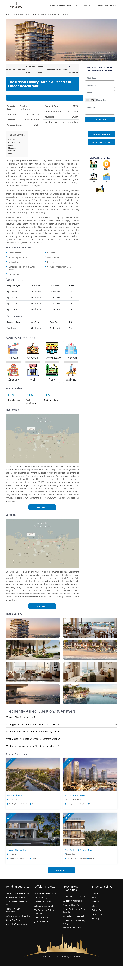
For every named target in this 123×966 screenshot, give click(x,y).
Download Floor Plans (71, 98)
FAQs (10, 153)
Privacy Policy (98, 910)
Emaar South (71, 854)
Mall (33, 379)
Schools (32, 358)
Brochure (73, 72)
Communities (102, 5)
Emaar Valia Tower (75, 795)
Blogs (94, 906)
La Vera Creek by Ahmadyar (18, 916)
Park (52, 379)
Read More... (42, 507)
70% (29, 395)
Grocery (13, 379)
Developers (88, 5)
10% (11, 395)
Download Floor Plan (101, 142)
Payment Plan (14, 145)
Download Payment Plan (46, 98)
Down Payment (14, 400)
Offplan (61, 5)
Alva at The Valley (16, 850)
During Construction (32, 401)
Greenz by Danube (42, 901)
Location (63, 69)
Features (21, 69)
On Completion (51, 400)
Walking (71, 379)
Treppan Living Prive (72, 905)
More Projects (62, 870)
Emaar (75, 117)
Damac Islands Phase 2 (73, 927)
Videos (113, 5)
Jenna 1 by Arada (42, 921)
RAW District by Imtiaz (15, 897)
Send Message (99, 119)
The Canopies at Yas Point (75, 896)
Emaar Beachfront (29, 14)
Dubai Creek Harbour (74, 799)
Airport (13, 358)
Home (52, 5)
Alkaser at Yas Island (43, 906)
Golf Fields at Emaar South (79, 850)
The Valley (13, 799)
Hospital (71, 358)
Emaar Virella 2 (15, 795)
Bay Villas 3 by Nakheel (73, 916)
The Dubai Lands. (56, 956)
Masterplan (52, 69)
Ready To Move (73, 5)
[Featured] (32, 774)
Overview (10, 69)
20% (47, 395)
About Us (96, 897)
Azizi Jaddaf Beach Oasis (16, 924)
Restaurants (53, 358)
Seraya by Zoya (41, 897)
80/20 (75, 106)
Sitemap (96, 918)
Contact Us (97, 914)
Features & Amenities (17, 142)
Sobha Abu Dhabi (13, 920)
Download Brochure (19, 98)
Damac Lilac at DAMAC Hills (18, 893)
